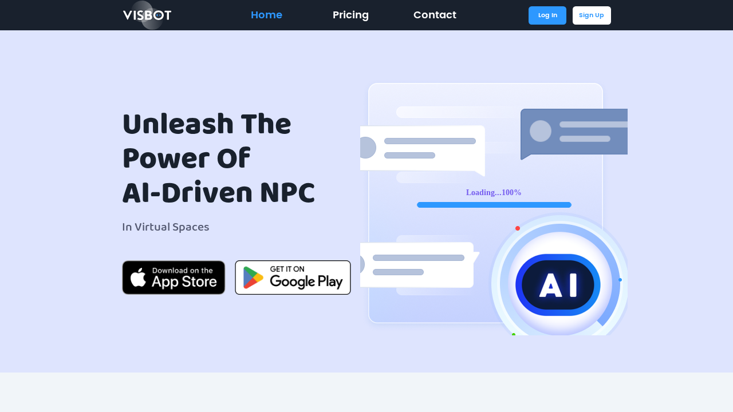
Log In (547, 15)
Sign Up (591, 15)
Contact (434, 15)
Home (266, 15)
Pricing (351, 15)
